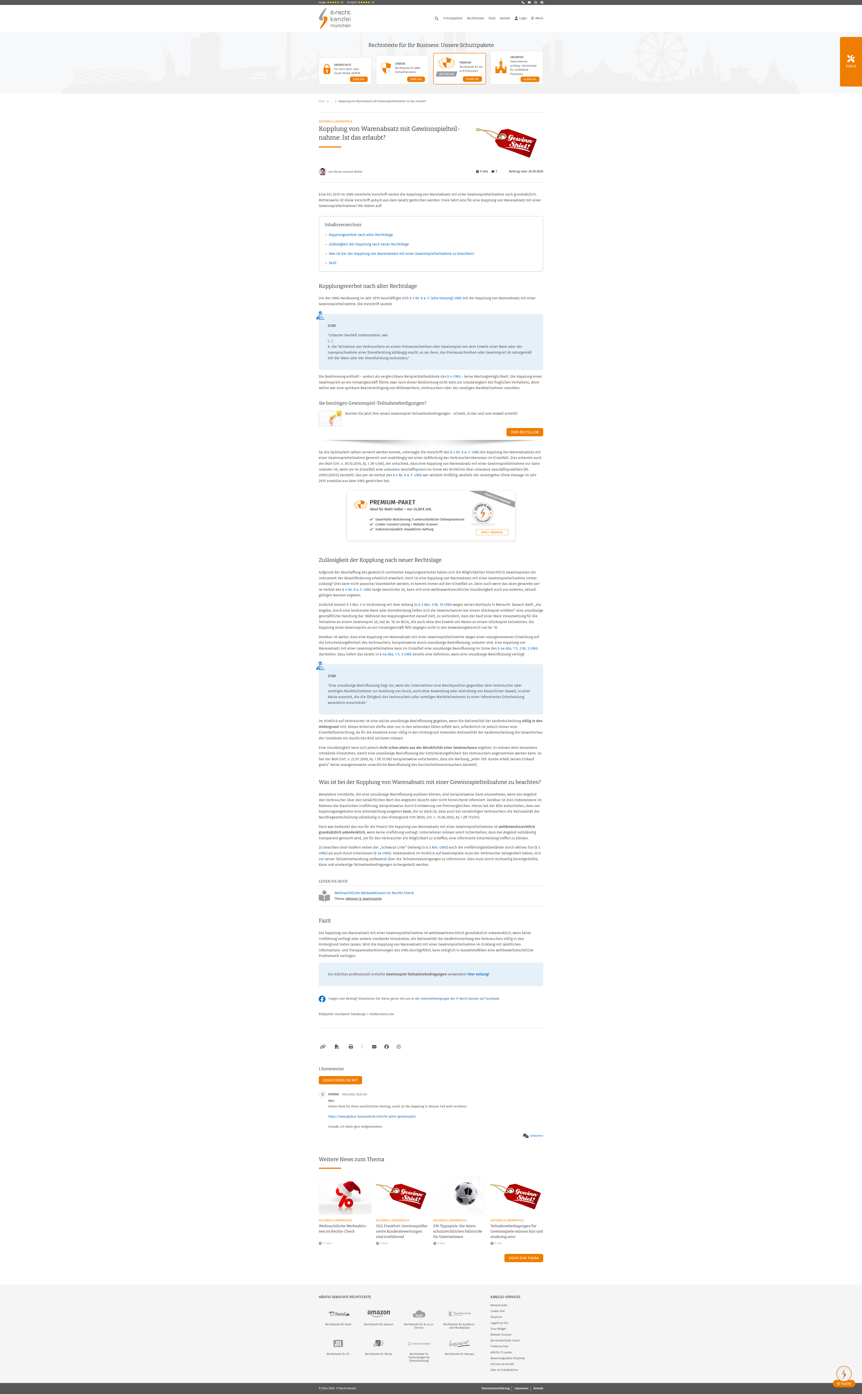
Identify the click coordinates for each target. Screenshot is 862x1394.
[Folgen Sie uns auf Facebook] (542, 2)
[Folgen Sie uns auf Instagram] (535, 2)
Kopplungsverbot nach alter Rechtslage (361, 235)
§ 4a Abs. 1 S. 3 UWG (396, 654)
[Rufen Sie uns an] (523, 2)
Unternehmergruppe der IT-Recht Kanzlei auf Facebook (460, 999)
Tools (492, 18)
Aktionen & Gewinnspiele (335, 121)
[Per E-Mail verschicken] (373, 1047)
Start (322, 101)
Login (523, 18)
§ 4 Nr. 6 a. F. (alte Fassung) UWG (435, 298)
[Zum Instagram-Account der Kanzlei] (399, 1047)
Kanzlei (505, 18)
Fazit (332, 263)
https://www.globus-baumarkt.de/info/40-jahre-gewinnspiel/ (372, 1116)
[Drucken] (350, 1047)
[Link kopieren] (322, 1047)
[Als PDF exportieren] (336, 1047)
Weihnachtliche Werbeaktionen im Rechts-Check (374, 893)
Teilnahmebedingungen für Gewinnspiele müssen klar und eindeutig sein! (516, 1231)
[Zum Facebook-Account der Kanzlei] (386, 1047)
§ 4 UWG (454, 376)
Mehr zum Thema (524, 1258)
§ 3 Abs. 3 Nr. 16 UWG (435, 604)
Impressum (521, 1388)
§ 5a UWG (382, 853)
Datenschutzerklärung (496, 1388)
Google (331, 2)
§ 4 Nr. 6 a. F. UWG (464, 452)
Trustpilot (360, 2)
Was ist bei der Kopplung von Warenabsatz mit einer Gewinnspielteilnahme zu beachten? (401, 253)
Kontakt (538, 1388)
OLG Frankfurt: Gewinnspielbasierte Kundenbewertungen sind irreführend (402, 1231)
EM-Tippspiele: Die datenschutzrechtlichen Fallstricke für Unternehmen (457, 1231)
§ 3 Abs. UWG (436, 847)
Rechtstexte (475, 18)
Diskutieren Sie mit (340, 1080)
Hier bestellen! (525, 432)
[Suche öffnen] (436, 18)
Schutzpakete (453, 18)
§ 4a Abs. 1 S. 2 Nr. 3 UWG (518, 648)
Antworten (536, 1135)
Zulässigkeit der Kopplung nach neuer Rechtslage (369, 244)
